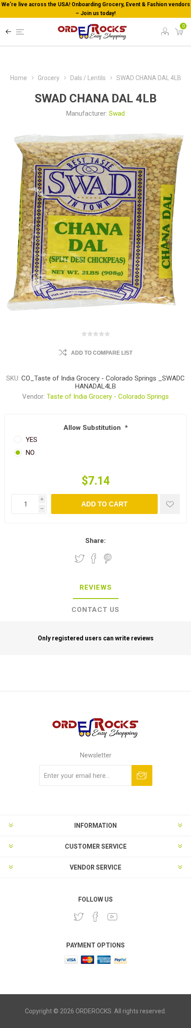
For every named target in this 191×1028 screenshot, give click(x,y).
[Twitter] (79, 917)
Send (141, 775)
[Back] (8, 31)
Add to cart (104, 504)
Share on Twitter (79, 558)
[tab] (95, 588)
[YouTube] (112, 917)
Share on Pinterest (107, 558)
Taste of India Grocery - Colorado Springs (108, 397)
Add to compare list (101, 353)
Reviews (96, 587)
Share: (95, 541)
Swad (117, 113)
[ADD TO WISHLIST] (170, 504)
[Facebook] (95, 917)
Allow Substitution (93, 428)
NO (30, 453)
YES (31, 440)
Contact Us (95, 610)
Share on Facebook (94, 558)
